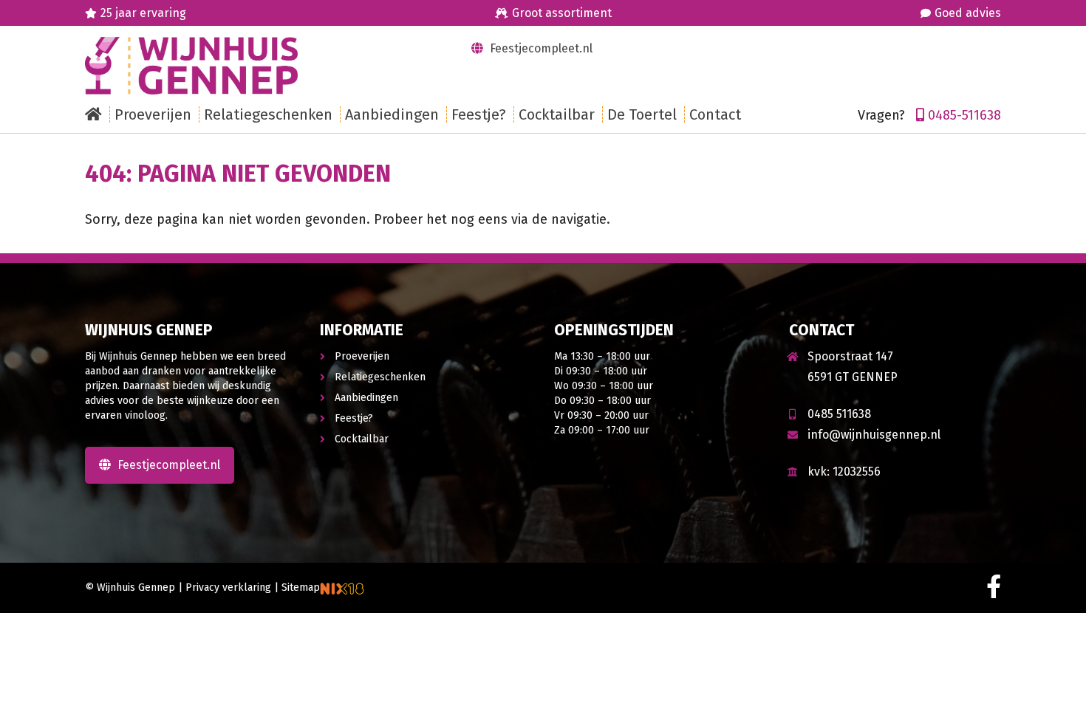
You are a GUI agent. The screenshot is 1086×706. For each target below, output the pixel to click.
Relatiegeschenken (380, 377)
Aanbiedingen (366, 397)
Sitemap (300, 587)
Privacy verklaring (228, 587)
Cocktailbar (362, 439)
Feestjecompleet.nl (539, 48)
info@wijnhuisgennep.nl (873, 435)
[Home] (97, 114)
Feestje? (354, 418)
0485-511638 (964, 115)
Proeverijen (362, 356)
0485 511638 (839, 414)
